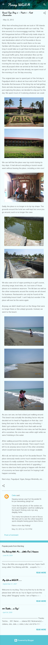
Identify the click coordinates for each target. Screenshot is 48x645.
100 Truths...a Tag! (10, 608)
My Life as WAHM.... (12, 580)
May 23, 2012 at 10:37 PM (22, 529)
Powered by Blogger (25, 640)
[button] (44, 13)
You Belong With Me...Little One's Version (20, 551)
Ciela (14, 495)
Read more (41, 573)
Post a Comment (11, 535)
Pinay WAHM (19, 4)
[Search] (44, 5)
